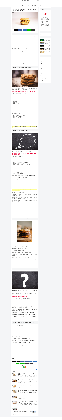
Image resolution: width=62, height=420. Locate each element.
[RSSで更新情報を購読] (25, 367)
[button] (33, 30)
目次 (23, 63)
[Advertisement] (25, 56)
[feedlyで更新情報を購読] (24, 367)
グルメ (13, 358)
